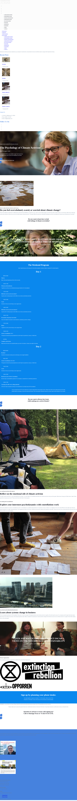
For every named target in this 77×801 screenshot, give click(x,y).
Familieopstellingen (8, 19)
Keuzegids (6, 22)
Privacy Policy (4, 796)
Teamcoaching (5, 11)
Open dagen (4, 8)
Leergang (4, 32)
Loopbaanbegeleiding (8, 14)
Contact (5, 28)
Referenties (6, 24)
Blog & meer (4, 13)
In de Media (6, 25)
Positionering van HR (8, 16)
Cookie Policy (4, 795)
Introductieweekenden (8, 39)
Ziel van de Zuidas (7, 42)
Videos (5, 27)
